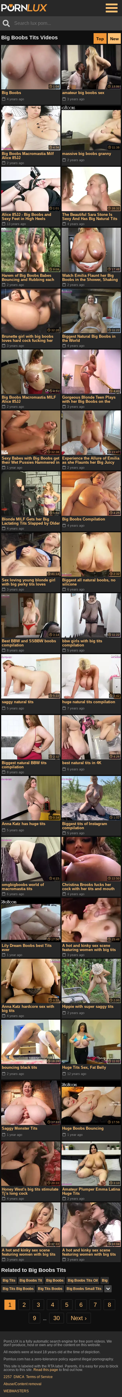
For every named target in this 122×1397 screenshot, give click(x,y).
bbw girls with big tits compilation (82, 643)
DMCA (19, 1377)
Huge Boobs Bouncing (83, 1128)
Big (104, 1280)
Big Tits (9, 1280)
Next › (79, 1318)
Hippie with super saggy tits (87, 1006)
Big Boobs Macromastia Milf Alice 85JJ (28, 155)
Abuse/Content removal (22, 1384)
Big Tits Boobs (50, 1289)
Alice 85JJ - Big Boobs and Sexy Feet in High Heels (26, 216)
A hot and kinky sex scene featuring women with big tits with (89, 947)
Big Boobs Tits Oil (83, 1280)
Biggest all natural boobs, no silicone (88, 582)
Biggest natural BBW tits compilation (24, 765)
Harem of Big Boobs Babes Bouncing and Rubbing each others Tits (28, 277)
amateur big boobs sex (83, 92)
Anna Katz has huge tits (23, 824)
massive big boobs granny (86, 153)
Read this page (45, 1370)
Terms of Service (39, 1377)
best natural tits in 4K (81, 763)
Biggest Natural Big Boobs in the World (88, 338)
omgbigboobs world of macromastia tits (23, 886)
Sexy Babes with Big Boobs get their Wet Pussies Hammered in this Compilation (31, 460)
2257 (8, 1377)
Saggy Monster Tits (19, 1128)
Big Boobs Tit (31, 1280)
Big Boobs (11, 92)
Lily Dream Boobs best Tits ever (27, 947)
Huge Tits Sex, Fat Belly (84, 1067)
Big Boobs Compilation (83, 519)
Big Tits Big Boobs (18, 1289)
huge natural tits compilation (88, 702)
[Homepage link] (24, 8)
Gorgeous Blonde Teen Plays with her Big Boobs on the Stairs (88, 399)
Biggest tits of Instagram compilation (84, 826)
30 (56, 1318)
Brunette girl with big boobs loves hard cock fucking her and (27, 338)
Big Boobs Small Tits (84, 1289)
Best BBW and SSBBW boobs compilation (29, 643)
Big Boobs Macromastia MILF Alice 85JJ (29, 399)
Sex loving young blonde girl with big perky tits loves (28, 582)
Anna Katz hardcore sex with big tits (28, 1008)
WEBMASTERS (16, 1391)
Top (100, 38)
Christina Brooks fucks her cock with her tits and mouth (88, 886)
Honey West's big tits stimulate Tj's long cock (30, 1191)
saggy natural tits (17, 702)
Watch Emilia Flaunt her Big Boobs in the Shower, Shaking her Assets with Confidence (90, 277)
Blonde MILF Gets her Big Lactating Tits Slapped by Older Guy (31, 521)
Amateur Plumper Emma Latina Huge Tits (91, 1191)
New (114, 38)
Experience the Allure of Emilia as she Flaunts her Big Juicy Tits (90, 460)
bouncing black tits (19, 1067)
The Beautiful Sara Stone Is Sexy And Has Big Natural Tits (89, 216)
